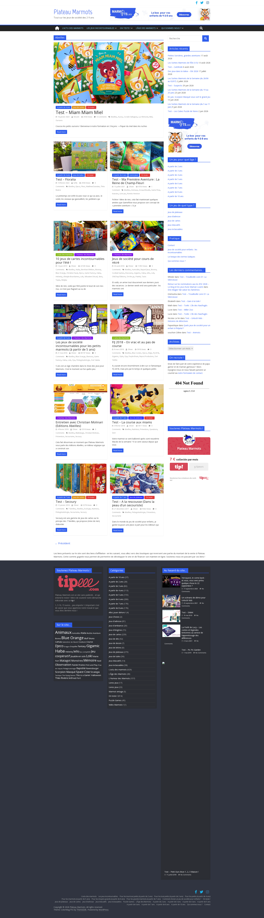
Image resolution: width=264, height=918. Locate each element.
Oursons (59, 120)
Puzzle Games (115, 700)
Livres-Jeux (134, 175)
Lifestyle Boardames (71, 276)
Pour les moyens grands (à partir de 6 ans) (108, 899)
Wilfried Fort (74, 678)
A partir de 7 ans (119, 418)
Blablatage (80, 433)
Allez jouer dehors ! (117, 612)
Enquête (73, 646)
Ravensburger (92, 668)
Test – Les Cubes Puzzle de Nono (183, 111)
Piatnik (138, 276)
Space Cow (83, 672)
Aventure (97, 633)
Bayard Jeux (145, 269)
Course (89, 641)
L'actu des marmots (64, 254)
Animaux (134, 190)
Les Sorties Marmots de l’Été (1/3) (183, 62)
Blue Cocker (136, 353)
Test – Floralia (66, 179)
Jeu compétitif (85, 652)
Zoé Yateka (95, 360)
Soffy (75, 183)
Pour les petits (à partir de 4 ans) (197, 896)
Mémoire (89, 660)
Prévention (60, 436)
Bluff (86, 638)
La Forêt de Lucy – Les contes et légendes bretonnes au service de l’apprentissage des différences (192, 632)
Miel (150, 117)
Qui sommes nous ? (171, 28)
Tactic (144, 276)
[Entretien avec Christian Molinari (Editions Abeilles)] (80, 385)
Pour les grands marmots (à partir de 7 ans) (144, 899)
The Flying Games (68, 675)
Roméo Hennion (133, 193)
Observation (63, 664)
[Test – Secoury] (80, 465)
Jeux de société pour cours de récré (133, 260)
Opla (121, 356)
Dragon (67, 646)
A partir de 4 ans (63, 107)
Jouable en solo (78, 656)
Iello (148, 273)
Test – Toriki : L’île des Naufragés (192, 305)
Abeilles (114, 117)
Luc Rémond (143, 117)
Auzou (120, 117)
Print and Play (91, 665)
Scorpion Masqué (65, 671)
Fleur (83, 186)
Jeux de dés (114, 639)
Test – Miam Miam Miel (79, 112)
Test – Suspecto (175, 85)
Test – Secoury (66, 501)
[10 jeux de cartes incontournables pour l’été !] (80, 222)
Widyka (64, 280)
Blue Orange (60, 273)
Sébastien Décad (91, 276)
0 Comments (101, 117)
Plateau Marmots (73, 12)
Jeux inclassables (175, 229)
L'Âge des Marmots (117, 674)
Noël (99, 660)
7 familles (72, 509)
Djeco (78, 186)
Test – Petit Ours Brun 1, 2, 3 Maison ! (181, 871)
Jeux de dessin (115, 643)
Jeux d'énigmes (115, 630)
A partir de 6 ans (175, 183)
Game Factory (90, 273)
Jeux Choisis (114, 617)
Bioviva (98, 269)
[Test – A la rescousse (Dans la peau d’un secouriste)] (137, 465)
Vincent (76, 117)
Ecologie (87, 509)
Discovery (129, 273)
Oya (73, 360)
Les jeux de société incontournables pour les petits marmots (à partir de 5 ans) (78, 345)
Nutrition (135, 429)
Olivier (131, 186)
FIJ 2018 (156, 353)
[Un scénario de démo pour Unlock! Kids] (172, 596)
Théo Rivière (61, 678)
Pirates (81, 664)
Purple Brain (133, 356)
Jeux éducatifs (174, 225)
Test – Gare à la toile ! (191, 301)
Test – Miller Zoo (185, 309)
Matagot (65, 660)
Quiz (114, 433)
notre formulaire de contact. (190, 373)
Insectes (115, 193)
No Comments (201, 653)
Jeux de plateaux (136, 418)
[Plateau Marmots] (57, 28)
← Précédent (62, 543)
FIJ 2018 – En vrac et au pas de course (133, 344)
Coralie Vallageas (131, 117)
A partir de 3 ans (175, 170)
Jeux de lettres (115, 647)
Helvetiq (59, 276)
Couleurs (82, 642)
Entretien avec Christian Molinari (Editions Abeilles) (79, 424)
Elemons (89, 356)
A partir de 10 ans (175, 196)
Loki (81, 276)
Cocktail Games (118, 273)
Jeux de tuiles (78, 175)
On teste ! (125, 28)
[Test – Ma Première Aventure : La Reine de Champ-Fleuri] (137, 143)
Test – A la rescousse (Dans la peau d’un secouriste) (133, 503)
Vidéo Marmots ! (116, 704)
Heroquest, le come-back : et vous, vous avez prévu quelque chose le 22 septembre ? (193, 582)
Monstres (77, 660)
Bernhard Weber (87, 269)
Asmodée (136, 269)
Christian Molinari (92, 433)
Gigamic (137, 273)
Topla (58, 280)
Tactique (58, 675)
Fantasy (82, 646)
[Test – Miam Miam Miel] (109, 43)
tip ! (73, 600)
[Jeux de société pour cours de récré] (137, 222)
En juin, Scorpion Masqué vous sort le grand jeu (189, 97)
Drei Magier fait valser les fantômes (184, 289)
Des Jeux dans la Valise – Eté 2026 (183, 71)
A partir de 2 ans (175, 166)
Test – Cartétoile (175, 67)
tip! (179, 467)
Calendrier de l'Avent (70, 642)
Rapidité (81, 668)
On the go (130, 276)
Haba (99, 273)
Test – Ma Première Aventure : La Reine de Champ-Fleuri (136, 181)
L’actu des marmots (72, 28)
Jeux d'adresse (115, 621)
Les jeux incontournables (100, 28)
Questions (153, 429)
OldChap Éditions (119, 276)
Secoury (78, 436)
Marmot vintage (116, 691)
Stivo (100, 276)
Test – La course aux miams (132, 422)
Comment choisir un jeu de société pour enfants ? (182, 899)
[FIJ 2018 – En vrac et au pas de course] (137, 305)
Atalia (78, 269)
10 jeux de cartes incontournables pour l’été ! (80, 260)
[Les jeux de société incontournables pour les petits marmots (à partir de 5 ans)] (80, 305)
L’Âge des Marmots (146, 28)
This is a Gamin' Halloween (88, 675)
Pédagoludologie (83, 360)
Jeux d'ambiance (116, 625)
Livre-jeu (122, 193)
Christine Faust (72, 273)
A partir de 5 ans (63, 338)
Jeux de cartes (78, 107)
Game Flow (155, 190)
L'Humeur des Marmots (85, 254)
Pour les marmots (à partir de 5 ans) (76, 899)
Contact (171, 245)
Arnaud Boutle (144, 190)
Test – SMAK (187, 612)
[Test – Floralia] (80, 143)
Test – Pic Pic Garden (191, 649)
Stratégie (95, 671)
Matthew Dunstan (93, 186)
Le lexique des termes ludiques (181, 256)
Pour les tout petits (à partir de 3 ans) (168, 896)
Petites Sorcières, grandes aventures (184, 55)
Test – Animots (193, 332)
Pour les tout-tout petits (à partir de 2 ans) (136, 896)
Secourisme (69, 436)
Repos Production (146, 356)
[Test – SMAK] (172, 611)
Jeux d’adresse (174, 216)
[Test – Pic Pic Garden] (172, 648)
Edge (150, 353)
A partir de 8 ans (175, 192)
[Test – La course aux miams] (137, 385)
